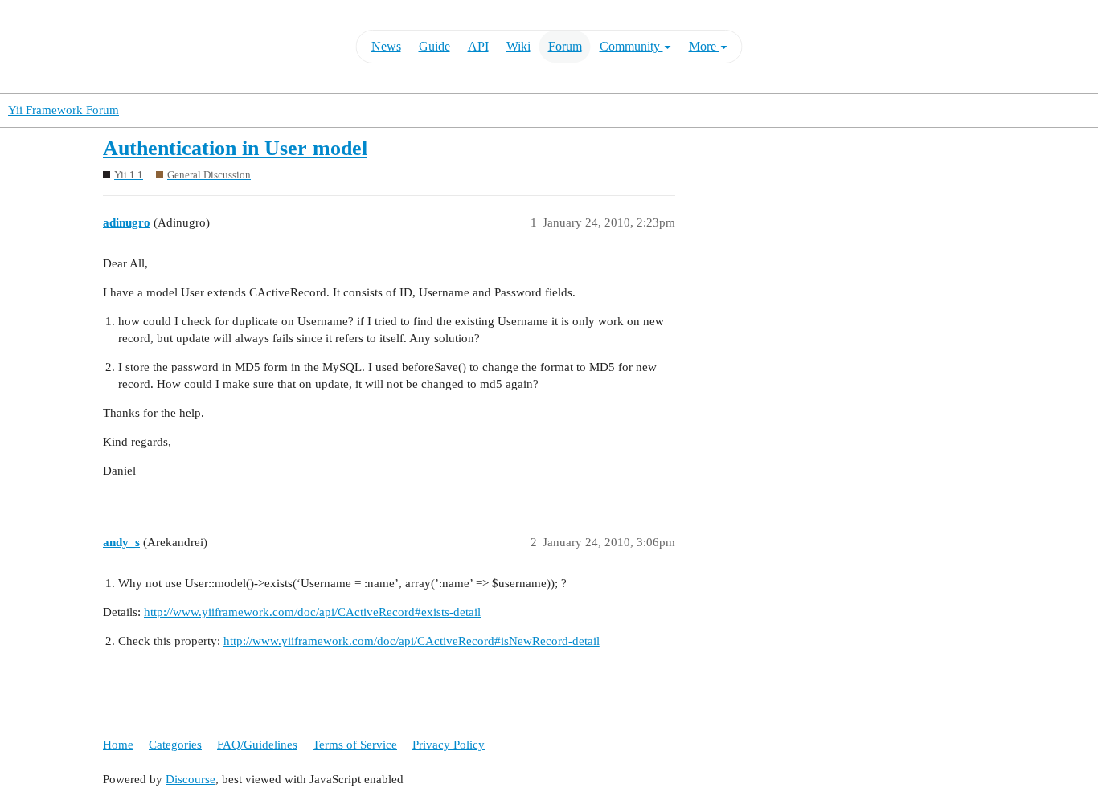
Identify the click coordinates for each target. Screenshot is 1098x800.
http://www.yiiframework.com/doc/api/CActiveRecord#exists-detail (312, 612)
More (704, 46)
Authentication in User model (235, 148)
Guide (434, 46)
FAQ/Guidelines (257, 744)
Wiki (518, 46)
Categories (175, 744)
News (386, 46)
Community (631, 46)
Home (118, 744)
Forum (565, 46)
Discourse (190, 779)
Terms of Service (355, 744)
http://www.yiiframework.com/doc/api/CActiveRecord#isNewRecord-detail (411, 641)
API (478, 46)
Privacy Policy (448, 744)
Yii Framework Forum (63, 110)
